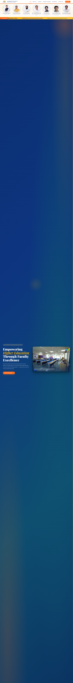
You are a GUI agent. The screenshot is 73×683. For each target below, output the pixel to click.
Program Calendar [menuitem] (47, 1)
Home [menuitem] (30, 1)
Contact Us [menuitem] (60, 1)
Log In (68, 1)
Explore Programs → (9, 372)
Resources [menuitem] (54, 1)
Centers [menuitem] (40, 1)
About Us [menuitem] (35, 1)
